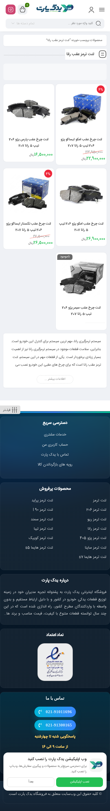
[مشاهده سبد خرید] (22, 10)
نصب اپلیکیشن (79, 781)
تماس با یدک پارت (55, 455)
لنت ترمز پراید (42, 500)
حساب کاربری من (55, 445)
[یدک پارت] (55, 9)
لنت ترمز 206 (96, 510)
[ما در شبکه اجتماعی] (11, 9)
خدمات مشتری (55, 435)
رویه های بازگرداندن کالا (55, 464)
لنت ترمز (99, 500)
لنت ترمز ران (97, 529)
